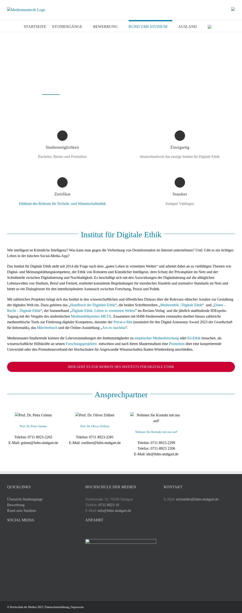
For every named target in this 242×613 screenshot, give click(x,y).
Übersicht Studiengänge (25, 499)
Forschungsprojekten (82, 344)
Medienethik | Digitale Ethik (181, 305)
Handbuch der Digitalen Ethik (92, 305)
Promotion (177, 344)
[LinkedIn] (14, 532)
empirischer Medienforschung (156, 338)
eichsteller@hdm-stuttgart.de (197, 499)
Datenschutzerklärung (57, 607)
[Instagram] (8, 532)
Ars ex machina (113, 328)
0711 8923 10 (109, 505)
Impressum (77, 607)
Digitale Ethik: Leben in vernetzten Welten (103, 311)
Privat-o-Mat (122, 322)
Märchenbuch (47, 328)
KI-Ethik (194, 338)
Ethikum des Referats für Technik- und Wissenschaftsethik (62, 204)
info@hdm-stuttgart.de (114, 511)
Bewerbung (16, 505)
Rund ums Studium (21, 511)
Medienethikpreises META (91, 316)
